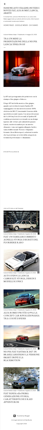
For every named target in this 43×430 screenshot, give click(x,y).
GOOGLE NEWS (21, 25)
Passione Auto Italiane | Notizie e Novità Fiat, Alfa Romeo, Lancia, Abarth (21, 10)
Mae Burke (28, 420)
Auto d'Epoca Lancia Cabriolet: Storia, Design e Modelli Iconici (20, 278)
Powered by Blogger (23, 416)
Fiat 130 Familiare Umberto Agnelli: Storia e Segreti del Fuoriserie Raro (21, 239)
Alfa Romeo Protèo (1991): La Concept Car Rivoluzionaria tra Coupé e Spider (21, 315)
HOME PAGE (9, 25)
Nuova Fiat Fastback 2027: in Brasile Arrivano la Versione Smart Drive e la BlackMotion (21, 356)
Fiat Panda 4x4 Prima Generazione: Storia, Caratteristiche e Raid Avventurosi (18, 397)
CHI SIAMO (33, 25)
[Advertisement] (21, 180)
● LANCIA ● (15, 152)
